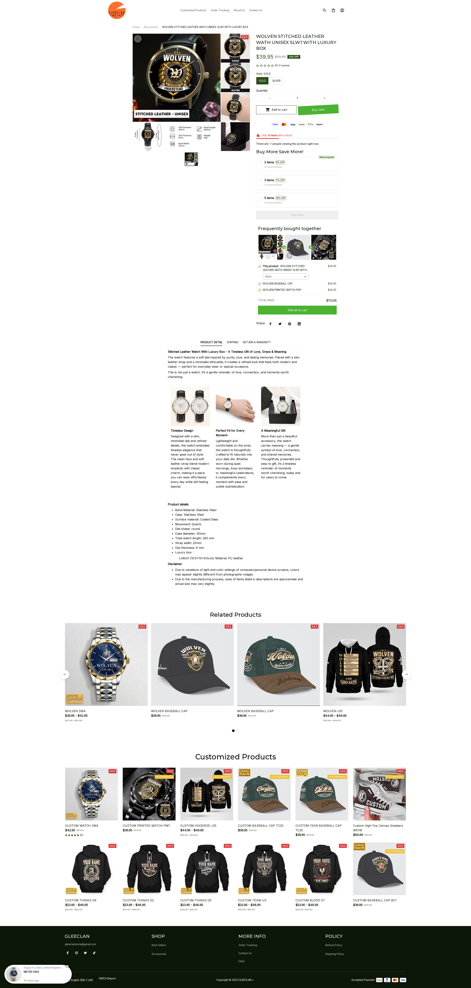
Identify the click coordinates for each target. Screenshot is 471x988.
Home (136, 27)
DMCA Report (107, 978)
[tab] (233, 731)
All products (151, 27)
